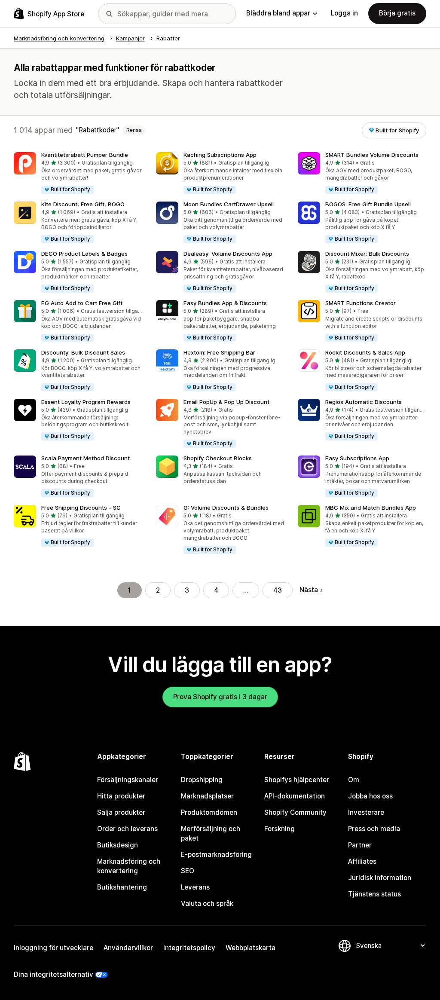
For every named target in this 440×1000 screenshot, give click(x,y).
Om (353, 780)
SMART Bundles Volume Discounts (372, 154)
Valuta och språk (207, 903)
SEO (187, 871)
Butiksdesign (117, 845)
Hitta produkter (121, 796)
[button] (78, 173)
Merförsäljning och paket (210, 833)
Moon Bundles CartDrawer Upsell (228, 204)
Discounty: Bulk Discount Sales (83, 352)
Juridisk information (379, 878)
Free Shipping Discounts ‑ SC (81, 507)
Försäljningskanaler (127, 780)
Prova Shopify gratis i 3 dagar (220, 697)
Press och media (374, 829)
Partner (360, 845)
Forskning (279, 829)
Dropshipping (202, 780)
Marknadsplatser (207, 796)
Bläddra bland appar (278, 13)
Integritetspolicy (189, 948)
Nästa (308, 590)
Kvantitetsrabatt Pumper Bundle (84, 154)
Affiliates (362, 861)
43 (277, 590)
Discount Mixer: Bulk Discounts (367, 253)
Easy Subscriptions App (357, 458)
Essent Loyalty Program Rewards (86, 401)
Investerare (366, 812)
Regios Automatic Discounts (363, 401)
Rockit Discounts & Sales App (365, 352)
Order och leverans (127, 829)
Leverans (195, 887)
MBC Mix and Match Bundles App (370, 507)
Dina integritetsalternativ (53, 974)
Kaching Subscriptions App (220, 154)
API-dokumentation (294, 796)
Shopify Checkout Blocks (217, 458)
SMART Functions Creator (360, 303)
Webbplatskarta (250, 948)
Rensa (134, 130)
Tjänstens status (374, 894)
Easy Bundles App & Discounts (225, 303)
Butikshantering (122, 887)
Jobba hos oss (370, 796)
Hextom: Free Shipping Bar (219, 352)
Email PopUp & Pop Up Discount (226, 401)
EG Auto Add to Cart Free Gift (81, 303)
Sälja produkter (121, 812)
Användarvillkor (128, 948)
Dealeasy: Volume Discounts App (227, 253)
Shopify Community (295, 812)
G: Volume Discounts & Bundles (226, 507)
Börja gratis (397, 13)
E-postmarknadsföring (216, 854)
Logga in (344, 13)
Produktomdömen (209, 812)
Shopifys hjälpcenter (296, 780)
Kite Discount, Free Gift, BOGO (83, 204)
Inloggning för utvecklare (53, 948)
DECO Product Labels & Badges (84, 253)
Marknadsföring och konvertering (128, 866)
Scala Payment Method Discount (85, 458)
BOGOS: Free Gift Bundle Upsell (368, 204)
